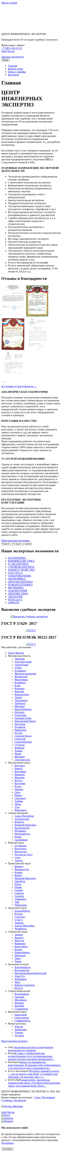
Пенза (18, 884)
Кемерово (20, 943)
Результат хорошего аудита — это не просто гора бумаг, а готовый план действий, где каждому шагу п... (33, 1074)
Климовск (20, 682)
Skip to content (9, 2)
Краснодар (21, 851)
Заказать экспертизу (12, 56)
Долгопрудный (23, 661)
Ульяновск (20, 899)
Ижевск (19, 866)
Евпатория (21, 1014)
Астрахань (20, 845)
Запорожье (21, 1029)
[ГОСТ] (31, 630)
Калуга (18, 780)
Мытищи (20, 706)
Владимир (20, 771)
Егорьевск (20, 670)
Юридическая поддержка (15, 540)
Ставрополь (21, 1008)
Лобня (18, 697)
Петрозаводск (22, 833)
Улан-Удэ (20, 976)
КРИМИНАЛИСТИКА (21, 561)
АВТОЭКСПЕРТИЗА (20, 581)
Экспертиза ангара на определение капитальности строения (30, 1049)
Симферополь (22, 1020)
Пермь (18, 887)
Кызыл (18, 949)
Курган (19, 913)
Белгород (20, 765)
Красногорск (22, 694)
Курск (18, 786)
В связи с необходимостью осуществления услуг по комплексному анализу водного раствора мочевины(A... (31, 1056)
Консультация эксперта (14, 1041)
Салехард (20, 916)
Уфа (17, 902)
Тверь (18, 804)
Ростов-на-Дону (24, 854)
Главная (12, 65)
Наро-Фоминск (23, 709)
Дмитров (20, 658)
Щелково (20, 756)
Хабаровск (21, 979)
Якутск (19, 988)
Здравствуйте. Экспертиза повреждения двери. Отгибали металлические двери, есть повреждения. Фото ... (34, 1083)
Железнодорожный (25, 673)
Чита (17, 982)
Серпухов (20, 738)
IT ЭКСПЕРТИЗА (18, 563)
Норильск (20, 955)
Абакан (19, 934)
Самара (19, 890)
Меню (5, 60)
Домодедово (21, 664)
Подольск (20, 724)
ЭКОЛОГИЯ (15, 596)
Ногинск (19, 712)
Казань (18, 872)
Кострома (20, 783)
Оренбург (20, 881)
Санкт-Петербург (24, 816)
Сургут (19, 919)
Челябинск (21, 928)
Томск (18, 961)
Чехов (18, 753)
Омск (18, 958)
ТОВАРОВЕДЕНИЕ (19, 575)
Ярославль (20, 810)
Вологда (19, 822)
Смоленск (20, 798)
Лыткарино (21, 700)
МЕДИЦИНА (16, 587)
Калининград (22, 827)
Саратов (19, 896)
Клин (18, 685)
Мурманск (20, 830)
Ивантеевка (21, 679)
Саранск (19, 893)
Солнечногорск (23, 741)
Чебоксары (21, 905)
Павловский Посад (25, 721)
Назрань (19, 1002)
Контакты (13, 74)
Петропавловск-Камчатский (30, 973)
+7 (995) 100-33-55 (11, 48)
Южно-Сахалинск (25, 985)
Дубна (18, 667)
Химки (18, 750)
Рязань (18, 795)
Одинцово (20, 715)
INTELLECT (15, 599)
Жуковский (21, 676)
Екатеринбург (22, 910)
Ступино (20, 744)
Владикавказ (22, 994)
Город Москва (16, 652)
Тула (17, 807)
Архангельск (22, 819)
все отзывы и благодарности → (19, 386)
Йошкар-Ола (22, 869)
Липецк (19, 789)
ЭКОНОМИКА (17, 578)
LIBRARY (14, 602)
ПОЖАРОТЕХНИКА (20, 584)
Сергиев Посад (23, 735)
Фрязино (19, 747)
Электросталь (22, 759)
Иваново (19, 777)
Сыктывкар (21, 839)
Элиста (19, 860)
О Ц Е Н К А (15, 572)
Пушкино (20, 727)
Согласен (7, 1149)
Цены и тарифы (17, 71)
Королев (19, 691)
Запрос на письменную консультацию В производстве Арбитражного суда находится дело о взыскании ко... (34, 1065)
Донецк (19, 1032)
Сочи (18, 857)
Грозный (19, 996)
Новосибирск (22, 952)
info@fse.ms (8, 51)
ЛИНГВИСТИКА (18, 593)
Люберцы (20, 703)
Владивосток (22, 970)
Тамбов (19, 801)
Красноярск (21, 946)
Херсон (19, 1026)
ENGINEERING (17, 558)
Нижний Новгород (25, 878)
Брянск (18, 768)
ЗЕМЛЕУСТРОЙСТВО (21, 569)
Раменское (20, 730)
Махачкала (21, 999)
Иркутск (19, 940)
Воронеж (20, 774)
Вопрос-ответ (15, 68)
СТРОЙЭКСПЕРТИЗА (21, 566)
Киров (18, 875)
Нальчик (19, 1005)
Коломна (19, 688)
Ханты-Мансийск (25, 925)
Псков (18, 836)
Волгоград (20, 848)
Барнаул (19, 937)
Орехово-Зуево (23, 718)
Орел (17, 792)
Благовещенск (23, 967)
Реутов (18, 733)
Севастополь (22, 1017)
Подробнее (7, 1143)
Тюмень (19, 922)
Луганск (19, 1035)
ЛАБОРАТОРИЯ (17, 590)
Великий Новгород (25, 824)
